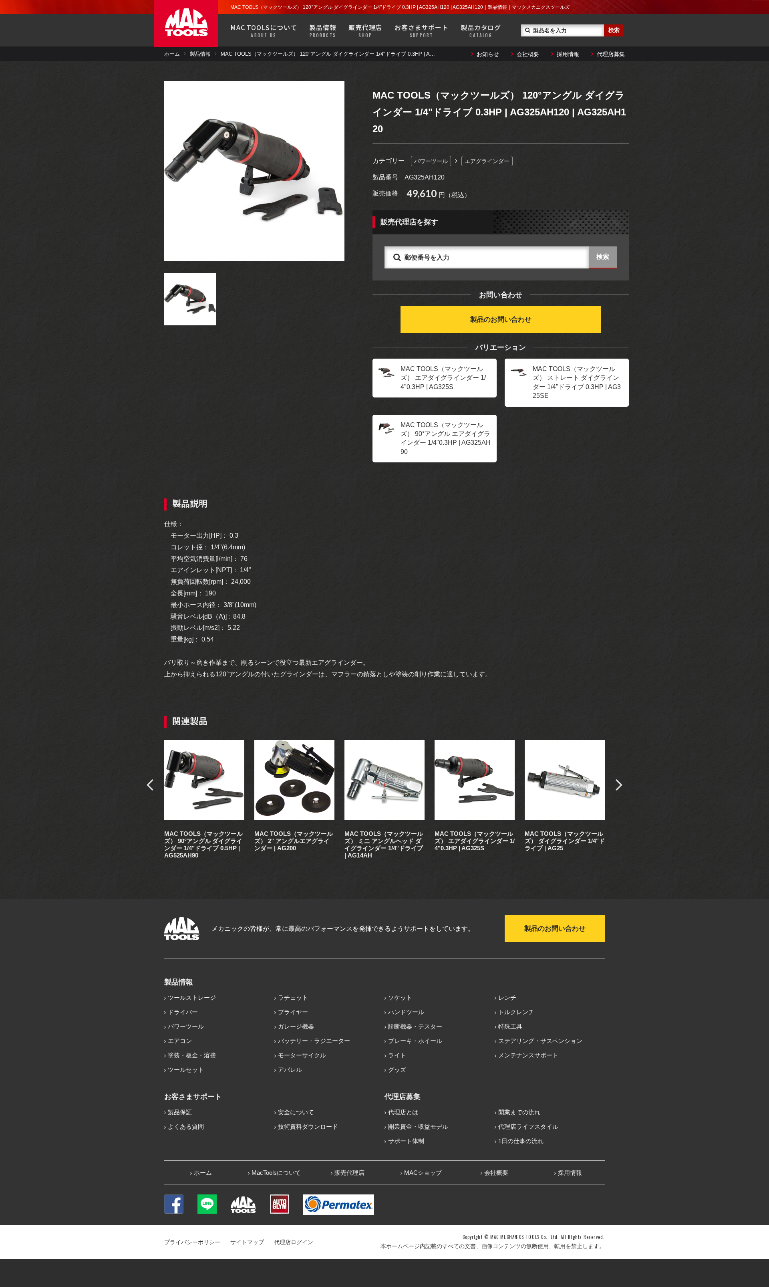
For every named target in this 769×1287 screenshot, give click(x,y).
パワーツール (431, 161)
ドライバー (183, 1012)
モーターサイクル (302, 1055)
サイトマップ (247, 1242)
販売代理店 (365, 30)
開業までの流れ (519, 1112)
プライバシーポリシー (192, 1242)
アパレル (290, 1069)
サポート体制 (406, 1141)
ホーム (172, 54)
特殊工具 (510, 1026)
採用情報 (568, 54)
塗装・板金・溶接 (192, 1055)
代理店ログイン (293, 1242)
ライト (397, 1055)
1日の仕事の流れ (521, 1141)
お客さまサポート (421, 30)
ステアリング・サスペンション (540, 1040)
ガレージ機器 (296, 1026)
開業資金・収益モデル (418, 1126)
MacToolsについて (276, 1172)
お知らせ (488, 54)
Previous (149, 784)
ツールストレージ (192, 997)
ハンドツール (406, 1012)
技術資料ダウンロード (308, 1126)
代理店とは (403, 1112)
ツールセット (186, 1069)
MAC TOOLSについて (263, 30)
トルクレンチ (516, 1012)
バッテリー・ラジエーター (314, 1040)
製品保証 (180, 1112)
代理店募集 (611, 54)
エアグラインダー (487, 161)
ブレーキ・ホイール (415, 1040)
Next (619, 784)
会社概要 (528, 54)
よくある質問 (186, 1126)
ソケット (400, 997)
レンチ (507, 997)
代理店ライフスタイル (528, 1126)
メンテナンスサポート (528, 1055)
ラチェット (293, 997)
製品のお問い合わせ (500, 319)
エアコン (180, 1040)
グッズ (397, 1069)
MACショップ (423, 1172)
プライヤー (293, 1012)
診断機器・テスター (415, 1026)
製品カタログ (481, 30)
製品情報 (322, 30)
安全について (296, 1112)
